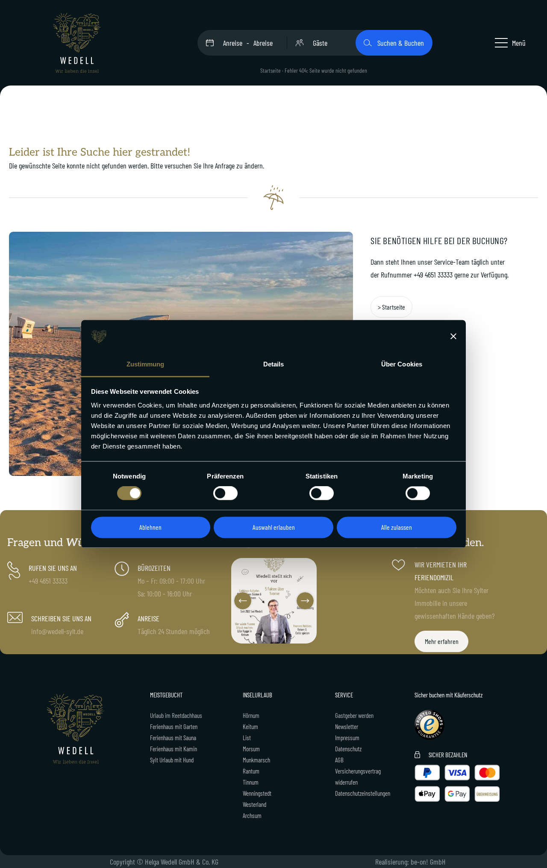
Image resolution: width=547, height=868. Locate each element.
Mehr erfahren (442, 641)
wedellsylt (273, 565)
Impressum (347, 737)
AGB (339, 760)
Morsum (251, 749)
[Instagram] (309, 635)
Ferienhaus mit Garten (173, 726)
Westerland (254, 804)
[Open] (274, 601)
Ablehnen (150, 527)
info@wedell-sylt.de (57, 631)
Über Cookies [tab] (401, 364)
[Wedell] (77, 43)
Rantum (251, 771)
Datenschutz (348, 749)
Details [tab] (273, 364)
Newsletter (346, 726)
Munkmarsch (256, 760)
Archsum (252, 815)
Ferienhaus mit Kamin (173, 749)
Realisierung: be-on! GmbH (410, 861)
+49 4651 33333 (433, 274)
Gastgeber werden (354, 715)
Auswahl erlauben (274, 527)
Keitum (250, 726)
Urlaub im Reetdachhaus (176, 715)
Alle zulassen (396, 527)
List (247, 737)
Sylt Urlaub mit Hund (172, 760)
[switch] (225, 493)
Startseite (270, 70)
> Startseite (391, 307)
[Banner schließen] (453, 337)
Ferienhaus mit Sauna (173, 737)
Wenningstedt (257, 793)
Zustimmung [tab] (145, 364)
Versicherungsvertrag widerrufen (358, 776)
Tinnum (251, 782)
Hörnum (251, 715)
